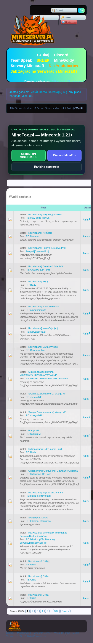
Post (43, 207)
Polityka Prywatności (35, 636)
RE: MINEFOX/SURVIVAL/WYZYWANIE (47, 378)
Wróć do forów (62, 633)
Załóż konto (39, 92)
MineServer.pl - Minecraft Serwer (34, 633)
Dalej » (65, 611)
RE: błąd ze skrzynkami (38, 495)
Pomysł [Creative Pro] (37, 251)
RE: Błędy (31, 285)
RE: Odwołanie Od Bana (38, 474)
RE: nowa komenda (36, 310)
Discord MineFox (64, 155)
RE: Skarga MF (34, 434)
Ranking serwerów (46, 166)
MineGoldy (64, 60)
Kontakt (10, 633)
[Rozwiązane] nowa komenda (43, 306)
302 (56, 611)
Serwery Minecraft (27, 66)
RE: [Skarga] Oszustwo (38, 521)
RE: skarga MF (34, 397)
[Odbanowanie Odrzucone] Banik (45, 449)
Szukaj (43, 55)
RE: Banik (31, 452)
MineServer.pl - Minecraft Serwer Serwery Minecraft (37, 108)
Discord (61, 55)
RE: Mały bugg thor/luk (38, 217)
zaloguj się (59, 92)
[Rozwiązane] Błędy (38, 281)
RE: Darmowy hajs (35, 350)
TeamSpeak (21, 60)
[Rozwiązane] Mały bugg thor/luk (45, 214)
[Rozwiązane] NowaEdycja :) (43, 328)
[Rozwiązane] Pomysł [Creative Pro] (47, 248)
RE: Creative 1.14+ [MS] (38, 269)
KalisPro (87, 219)
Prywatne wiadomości (37, 81)
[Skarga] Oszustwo (38, 517)
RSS (19, 636)
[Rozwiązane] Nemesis (40, 233)
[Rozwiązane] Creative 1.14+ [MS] (45, 266)
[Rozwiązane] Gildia (38, 561)
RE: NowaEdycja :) (36, 331)
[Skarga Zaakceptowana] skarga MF (47, 393)
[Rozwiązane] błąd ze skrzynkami (45, 492)
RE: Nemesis (33, 236)
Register (69, 22)
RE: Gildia (31, 564)
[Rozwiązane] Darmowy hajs (43, 347)
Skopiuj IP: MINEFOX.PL (28, 155)
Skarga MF (33, 430)
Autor (87, 207)
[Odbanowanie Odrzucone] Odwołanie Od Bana (53, 470)
